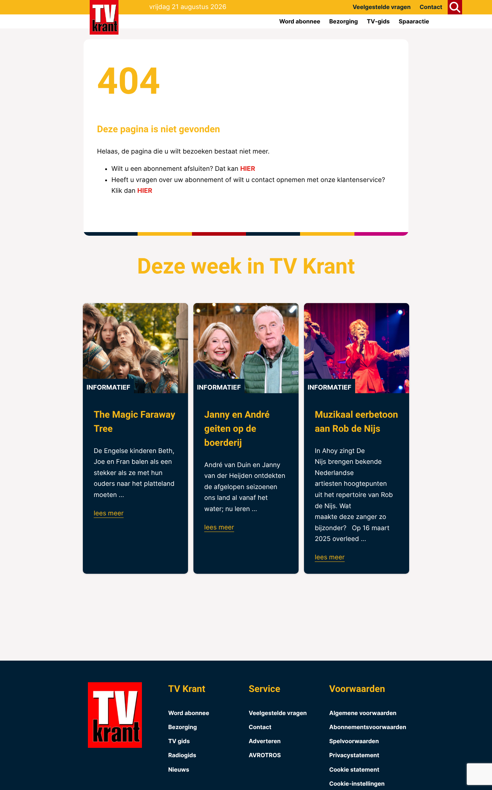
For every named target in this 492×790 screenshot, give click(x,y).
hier (247, 169)
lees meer (109, 513)
